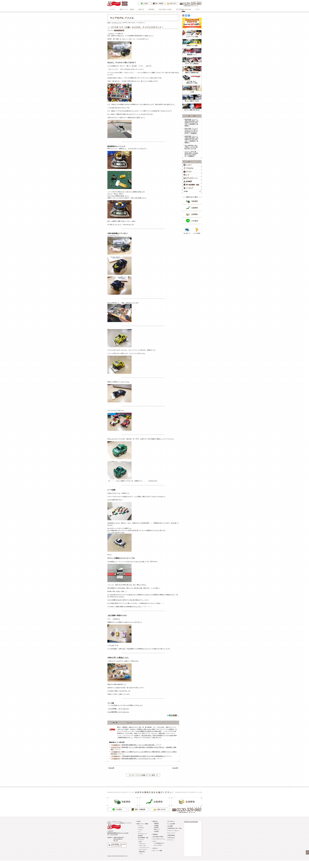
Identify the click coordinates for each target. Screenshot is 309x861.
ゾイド (141, 853)
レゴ (187, 175)
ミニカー (189, 165)
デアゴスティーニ (192, 178)
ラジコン (189, 171)
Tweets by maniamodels (191, 821)
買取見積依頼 (171, 835)
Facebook (189, 15)
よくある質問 (196, 233)
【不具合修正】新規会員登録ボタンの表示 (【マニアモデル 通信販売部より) (143, 756)
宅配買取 (194, 201)
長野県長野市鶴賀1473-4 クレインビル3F (117, 833)
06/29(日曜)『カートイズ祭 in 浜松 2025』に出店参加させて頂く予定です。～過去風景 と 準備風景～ (192, 139)
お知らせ (155, 848)
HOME (138, 821)
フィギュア (189, 188)
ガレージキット (143, 849)
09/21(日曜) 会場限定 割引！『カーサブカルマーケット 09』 (139, 758)
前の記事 (111, 768)
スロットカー (142, 845)
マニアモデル (114, 826)
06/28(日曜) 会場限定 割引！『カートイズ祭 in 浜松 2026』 (139, 745)
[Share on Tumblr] (176, 715)
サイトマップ (171, 833)
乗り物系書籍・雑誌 (192, 185)
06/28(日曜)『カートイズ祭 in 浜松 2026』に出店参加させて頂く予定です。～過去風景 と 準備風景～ (192, 122)
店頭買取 (194, 214)
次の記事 (175, 768)
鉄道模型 (189, 181)
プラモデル (189, 168)
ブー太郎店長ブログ (159, 843)
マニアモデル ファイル (183, 9)
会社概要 (170, 826)
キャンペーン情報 (157, 850)
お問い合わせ (171, 837)
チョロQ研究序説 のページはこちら (118, 712)
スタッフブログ (158, 845)
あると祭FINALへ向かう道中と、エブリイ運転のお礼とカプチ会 (191, 147)
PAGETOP (307, 852)
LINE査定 (194, 221)
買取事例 (151, 9)
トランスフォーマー (144, 847)
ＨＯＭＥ (112, 9)
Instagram (183, 15)
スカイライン (142, 843)
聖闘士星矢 (142, 851)
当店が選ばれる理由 (165, 9)
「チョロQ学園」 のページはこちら (118, 708)
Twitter (186, 15)
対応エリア (157, 829)
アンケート (171, 840)
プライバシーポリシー (173, 830)
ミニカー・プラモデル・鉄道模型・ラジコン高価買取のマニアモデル (114, 3)
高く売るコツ (187, 233)
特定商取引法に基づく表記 (175, 828)
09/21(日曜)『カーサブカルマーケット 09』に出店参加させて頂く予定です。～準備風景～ (191, 131)
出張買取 (194, 208)
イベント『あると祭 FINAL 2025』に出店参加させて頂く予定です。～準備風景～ (191, 154)
